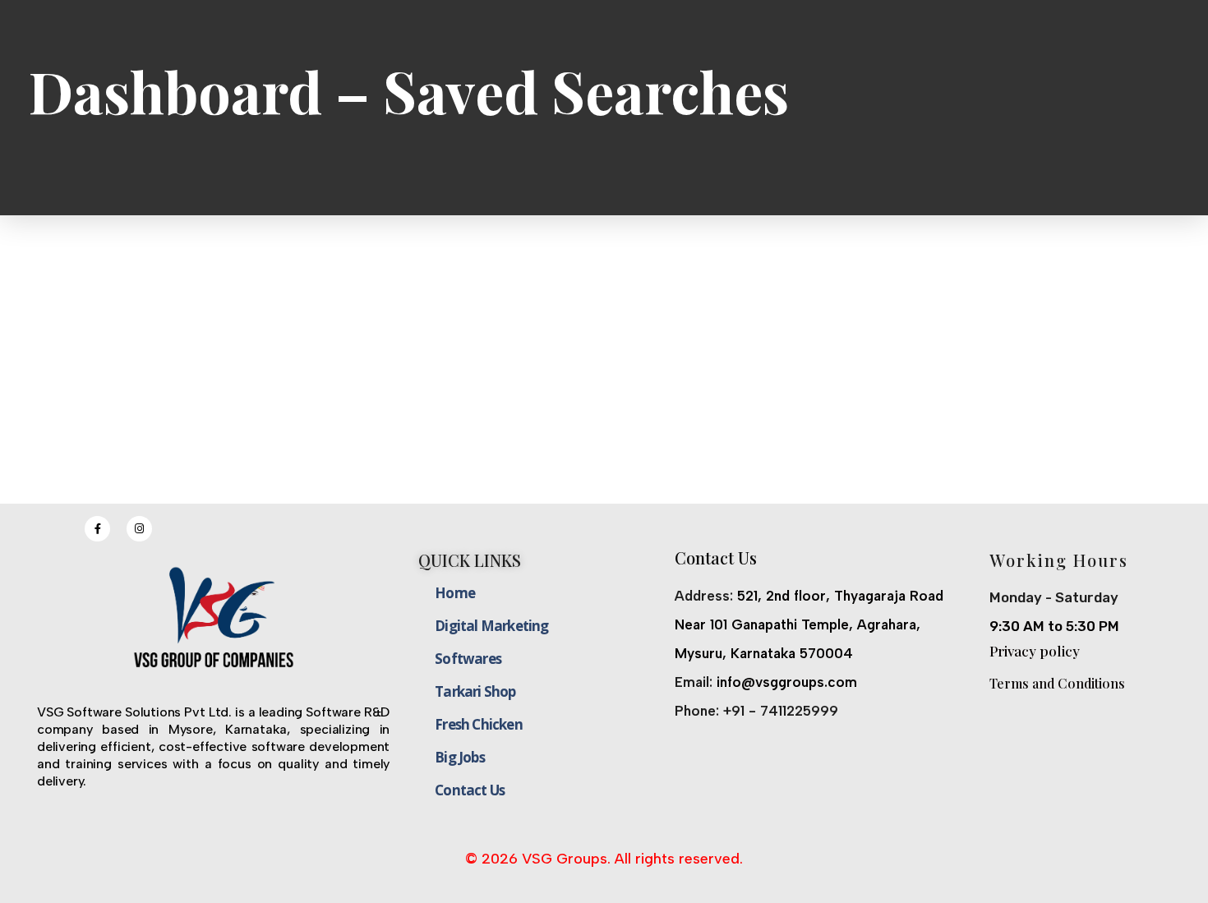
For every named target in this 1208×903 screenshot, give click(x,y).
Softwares (468, 658)
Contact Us (470, 790)
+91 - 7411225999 (780, 711)
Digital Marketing (491, 625)
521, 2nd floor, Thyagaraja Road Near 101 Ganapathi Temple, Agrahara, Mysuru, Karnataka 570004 (809, 624)
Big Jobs (460, 757)
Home (455, 592)
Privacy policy (1034, 651)
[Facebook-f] (97, 528)
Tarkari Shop (475, 691)
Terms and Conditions (1057, 683)
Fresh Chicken (479, 724)
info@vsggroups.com (787, 682)
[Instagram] (139, 528)
